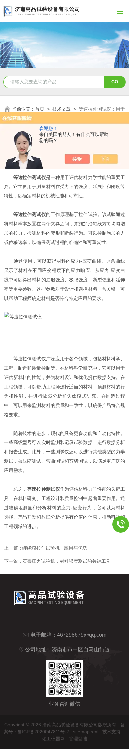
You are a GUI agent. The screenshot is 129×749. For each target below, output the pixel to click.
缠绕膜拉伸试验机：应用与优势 (54, 548)
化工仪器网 (53, 738)
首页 (39, 109)
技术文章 (61, 109)
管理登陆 (78, 738)
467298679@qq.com (81, 635)
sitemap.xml (85, 731)
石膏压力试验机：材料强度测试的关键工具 (66, 561)
